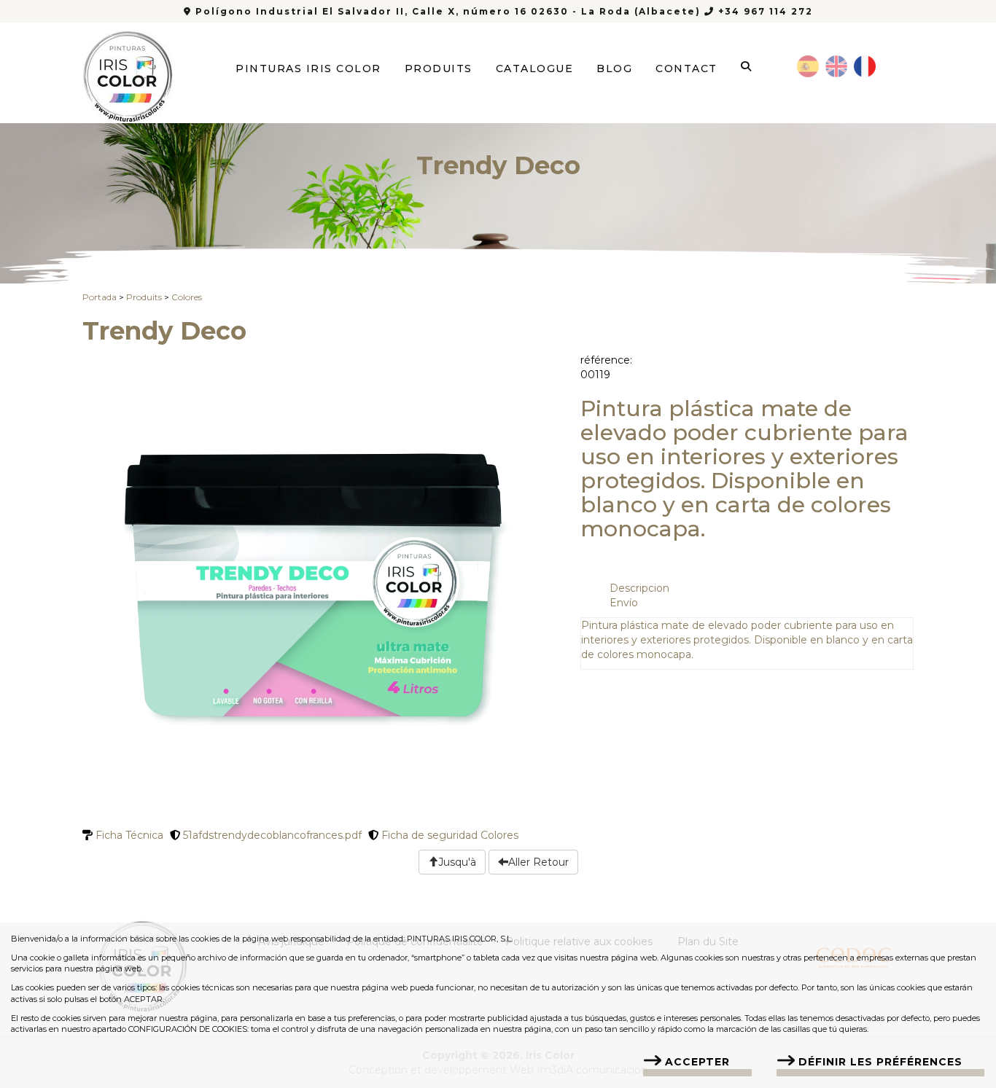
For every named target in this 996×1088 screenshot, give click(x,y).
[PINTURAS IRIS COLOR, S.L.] (128, 72)
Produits (438, 68)
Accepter (697, 1061)
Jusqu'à (457, 862)
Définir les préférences (880, 1061)
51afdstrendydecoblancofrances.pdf (271, 835)
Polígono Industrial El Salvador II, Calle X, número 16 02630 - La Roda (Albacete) (448, 11)
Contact (686, 68)
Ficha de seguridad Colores (448, 835)
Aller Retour (538, 862)
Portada (99, 296)
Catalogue (535, 68)
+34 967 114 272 (764, 11)
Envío (624, 602)
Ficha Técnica (128, 835)
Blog (614, 68)
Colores (186, 296)
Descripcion (639, 588)
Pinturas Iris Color (308, 68)
